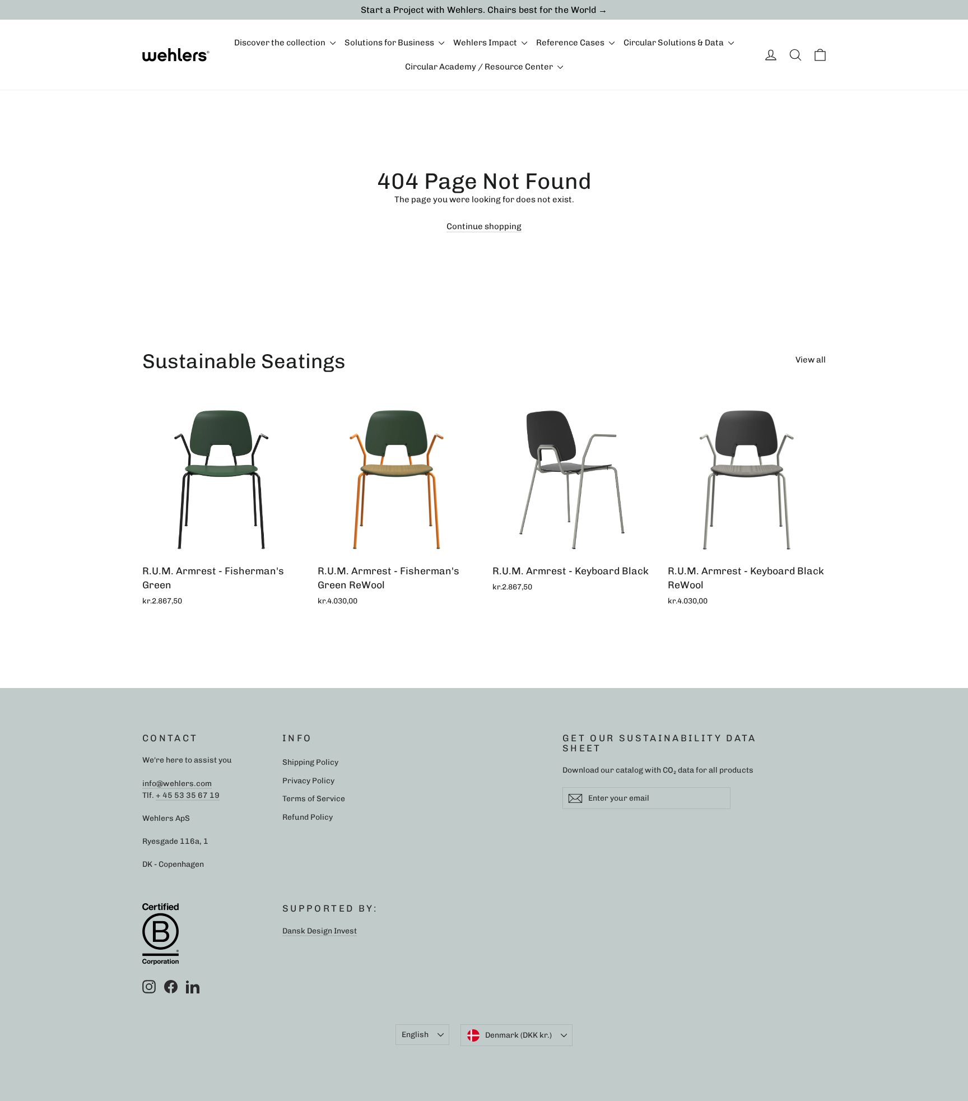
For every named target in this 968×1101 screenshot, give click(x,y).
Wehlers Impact (486, 43)
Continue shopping (484, 226)
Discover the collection (280, 43)
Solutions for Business (390, 43)
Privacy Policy (308, 780)
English (415, 1034)
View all (810, 360)
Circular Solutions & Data (674, 43)
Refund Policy (307, 816)
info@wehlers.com (177, 783)
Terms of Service (313, 798)
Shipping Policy (310, 762)
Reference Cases (571, 43)
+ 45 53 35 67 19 (188, 795)
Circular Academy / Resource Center (480, 67)
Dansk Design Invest (319, 930)
